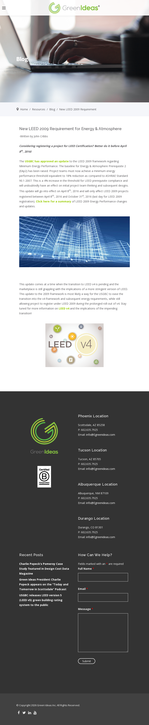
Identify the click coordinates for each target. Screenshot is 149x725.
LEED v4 (64, 308)
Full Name (86, 568)
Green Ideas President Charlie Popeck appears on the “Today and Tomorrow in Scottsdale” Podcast (43, 584)
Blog (52, 109)
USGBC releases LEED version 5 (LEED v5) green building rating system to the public (40, 600)
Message (85, 609)
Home (24, 109)
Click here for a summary (53, 201)
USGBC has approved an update (47, 161)
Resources (38, 109)
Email (83, 589)
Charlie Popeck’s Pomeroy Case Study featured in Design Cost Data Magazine (44, 568)
